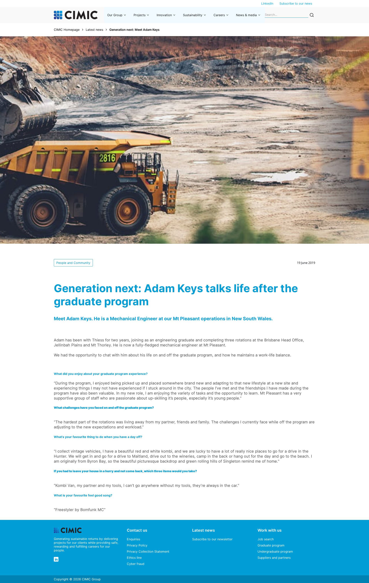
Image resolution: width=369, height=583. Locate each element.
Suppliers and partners (274, 558)
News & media (246, 15)
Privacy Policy (137, 545)
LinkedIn (267, 3)
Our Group (114, 15)
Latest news (94, 30)
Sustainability (192, 15)
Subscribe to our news (295, 3)
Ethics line (134, 558)
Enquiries (133, 539)
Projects (139, 15)
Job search (266, 539)
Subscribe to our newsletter (212, 539)
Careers (219, 15)
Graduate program (271, 545)
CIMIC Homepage (67, 30)
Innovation (164, 15)
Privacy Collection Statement (148, 551)
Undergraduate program (275, 551)
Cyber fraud (135, 564)
